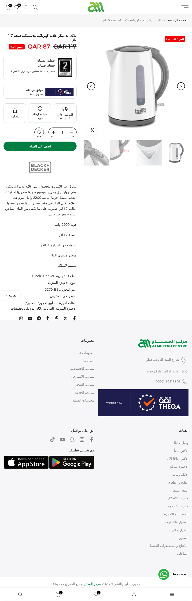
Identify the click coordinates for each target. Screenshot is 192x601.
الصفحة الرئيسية (177, 20)
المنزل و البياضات (176, 530)
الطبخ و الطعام (178, 482)
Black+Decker (43, 276)
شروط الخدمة (84, 392)
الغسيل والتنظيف (176, 522)
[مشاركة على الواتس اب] (21, 318)
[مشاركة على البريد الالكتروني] (30, 318)
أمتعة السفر (180, 490)
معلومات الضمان (82, 400)
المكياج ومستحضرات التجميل (168, 546)
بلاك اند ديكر (33, 308)
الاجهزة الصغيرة (36, 303)
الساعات (182, 554)
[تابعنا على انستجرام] (82, 440)
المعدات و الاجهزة (176, 514)
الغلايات (49, 308)
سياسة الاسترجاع (82, 376)
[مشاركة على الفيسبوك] (74, 318)
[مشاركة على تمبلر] (48, 318)
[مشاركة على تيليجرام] (39, 318)
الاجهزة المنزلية (58, 283)
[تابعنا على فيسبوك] (91, 440)
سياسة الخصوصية (82, 368)
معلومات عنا (86, 353)
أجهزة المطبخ (58, 303)
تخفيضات (17, 308)
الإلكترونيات (180, 474)
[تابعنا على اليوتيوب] (62, 440)
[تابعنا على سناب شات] (72, 440)
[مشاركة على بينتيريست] (57, 318)
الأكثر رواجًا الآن (177, 458)
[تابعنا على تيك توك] (52, 440)
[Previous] (181, 86)
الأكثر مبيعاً (181, 451)
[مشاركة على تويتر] (65, 318)
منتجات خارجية (178, 506)
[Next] (91, 86)
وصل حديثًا (181, 443)
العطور (183, 538)
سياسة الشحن (84, 384)
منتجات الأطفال (177, 498)
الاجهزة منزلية (178, 466)
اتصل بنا (88, 361)
